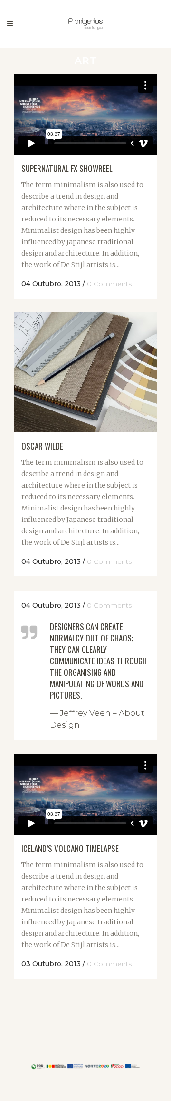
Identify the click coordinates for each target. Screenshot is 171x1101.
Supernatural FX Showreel (67, 168)
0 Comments (109, 284)
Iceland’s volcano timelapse (70, 848)
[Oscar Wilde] (85, 372)
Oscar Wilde (42, 446)
